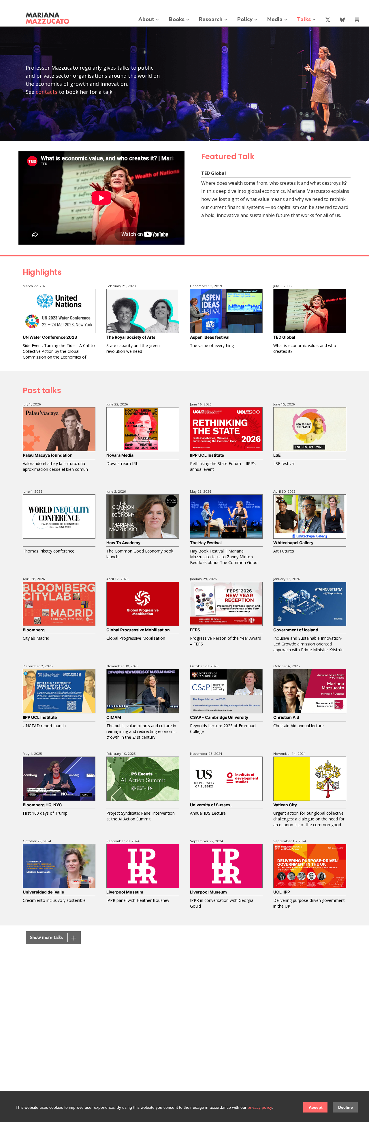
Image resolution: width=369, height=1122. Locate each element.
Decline (345, 1107)
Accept (316, 1107)
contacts (46, 91)
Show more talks (53, 938)
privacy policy (260, 1107)
